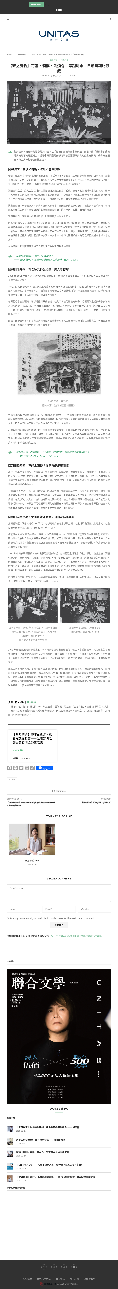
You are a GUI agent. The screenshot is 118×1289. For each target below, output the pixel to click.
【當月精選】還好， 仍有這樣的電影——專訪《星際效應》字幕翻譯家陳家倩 (55, 1177)
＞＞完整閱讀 (18, 750)
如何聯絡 (60, 1278)
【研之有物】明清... (32, 860)
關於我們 (27, 1278)
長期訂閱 (74, 1278)
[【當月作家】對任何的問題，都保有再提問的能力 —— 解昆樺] (10, 1129)
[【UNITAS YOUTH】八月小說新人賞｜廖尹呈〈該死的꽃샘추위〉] (10, 1166)
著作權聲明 (89, 1278)
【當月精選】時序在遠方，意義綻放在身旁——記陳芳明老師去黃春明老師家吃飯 (32, 738)
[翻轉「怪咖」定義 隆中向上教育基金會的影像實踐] (10, 1154)
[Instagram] (54, 1266)
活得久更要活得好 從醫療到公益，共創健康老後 (40, 1139)
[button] (46, 4)
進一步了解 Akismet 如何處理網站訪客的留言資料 (77, 936)
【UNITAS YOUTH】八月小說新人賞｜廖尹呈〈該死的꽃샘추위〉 (49, 1164)
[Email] (74, 1266)
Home (59, 9)
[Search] (109, 18)
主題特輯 (22, 54)
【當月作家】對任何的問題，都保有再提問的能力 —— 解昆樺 (47, 1127)
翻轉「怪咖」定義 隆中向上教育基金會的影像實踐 (42, 1152)
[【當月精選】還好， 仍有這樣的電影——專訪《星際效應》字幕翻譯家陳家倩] (10, 1178)
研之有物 (57, 75)
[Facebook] (43, 1266)
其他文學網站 (44, 1278)
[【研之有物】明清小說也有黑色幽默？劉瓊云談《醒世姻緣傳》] (32, 839)
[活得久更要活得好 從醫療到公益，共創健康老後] (10, 1141)
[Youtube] (64, 1266)
